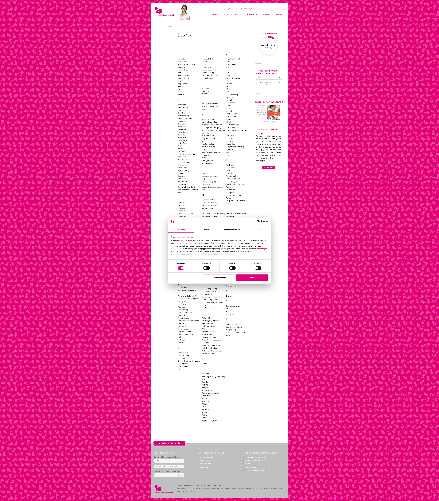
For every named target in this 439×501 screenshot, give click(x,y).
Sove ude (229, 100)
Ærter (228, 311)
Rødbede (205, 418)
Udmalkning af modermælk (236, 213)
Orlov (204, 305)
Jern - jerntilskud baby (210, 104)
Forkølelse (181, 323)
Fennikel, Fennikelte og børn (188, 299)
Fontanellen (182, 315)
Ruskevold (205, 409)
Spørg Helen (204, 467)
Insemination (206, 94)
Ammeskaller (182, 67)
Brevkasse (215, 15)
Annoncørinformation (252, 460)
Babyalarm (182, 105)
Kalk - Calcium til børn (210, 122)
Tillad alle (252, 277)
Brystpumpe (182, 168)
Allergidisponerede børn (186, 64)
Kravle (204, 149)
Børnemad (182, 184)
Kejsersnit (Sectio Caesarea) (212, 125)
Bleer (180, 146)
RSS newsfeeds (250, 467)
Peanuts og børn (208, 323)
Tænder (229, 198)
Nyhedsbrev (277, 15)
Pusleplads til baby (208, 353)
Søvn (227, 155)
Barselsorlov (182, 140)
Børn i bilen (182, 179)
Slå (227, 89)
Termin (228, 170)
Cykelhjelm (182, 216)
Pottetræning (207, 334)
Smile (228, 92)
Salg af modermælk (233, 59)
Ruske (204, 407)
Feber (180, 285)
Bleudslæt (181, 151)
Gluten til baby (183, 353)
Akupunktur (182, 59)
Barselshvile (182, 137)
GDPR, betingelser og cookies (255, 470)
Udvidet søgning (256, 9)
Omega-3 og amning (209, 289)
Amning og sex (183, 78)
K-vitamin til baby (208, 119)
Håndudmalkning (208, 73)
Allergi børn (182, 62)
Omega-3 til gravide (209, 291)
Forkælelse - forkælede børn (188, 321)
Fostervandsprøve (184, 329)
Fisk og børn (182, 301)
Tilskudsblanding (232, 176)
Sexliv (228, 73)
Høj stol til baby (207, 78)
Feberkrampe (183, 288)
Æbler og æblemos (233, 306)
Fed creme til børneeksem (187, 290)
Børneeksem (182, 181)
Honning (205, 64)
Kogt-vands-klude (208, 138)
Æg (227, 309)
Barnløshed (182, 129)
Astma (180, 92)
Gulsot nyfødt (183, 366)
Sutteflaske (230, 138)
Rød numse (206, 415)
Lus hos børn (206, 184)
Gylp (179, 369)
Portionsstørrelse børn (210, 332)
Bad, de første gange (185, 118)
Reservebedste (207, 390)
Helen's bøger (205, 460)
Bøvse (180, 192)
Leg (203, 179)
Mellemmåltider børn (209, 216)
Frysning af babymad (185, 334)
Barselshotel (182, 135)
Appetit (180, 86)
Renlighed (205, 387)
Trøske (228, 187)
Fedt (179, 293)
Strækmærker (231, 116)
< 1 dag (268, 47)
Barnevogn (182, 127)
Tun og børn (230, 190)
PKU (203, 329)
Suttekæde (230, 141)
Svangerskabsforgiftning (235, 147)
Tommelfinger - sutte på (235, 184)
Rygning (205, 412)
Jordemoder (206, 109)
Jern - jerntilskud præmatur (212, 106)
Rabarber (205, 374)
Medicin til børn (207, 211)
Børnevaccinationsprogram (188, 190)
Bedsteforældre (183, 143)
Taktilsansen (230, 165)
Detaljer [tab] (206, 229)
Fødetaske (182, 340)
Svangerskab (230, 144)
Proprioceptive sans (209, 337)
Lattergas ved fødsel (209, 176)
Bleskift (180, 148)
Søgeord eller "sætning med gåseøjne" (167, 471)
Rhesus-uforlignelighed (210, 393)
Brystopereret (183, 165)
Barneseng (182, 124)
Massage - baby (208, 208)
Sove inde (229, 97)
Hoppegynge (206, 67)
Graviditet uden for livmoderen (189, 361)
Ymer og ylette (231, 286)
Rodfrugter (206, 396)
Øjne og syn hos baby (234, 327)
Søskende (229, 152)
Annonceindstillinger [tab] (232, 229)
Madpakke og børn (209, 200)
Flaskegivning (183, 310)
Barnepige (181, 121)
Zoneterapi (230, 296)
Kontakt (247, 464)
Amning (180, 73)
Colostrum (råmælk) (185, 213)
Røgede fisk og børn (209, 420)
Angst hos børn (183, 81)
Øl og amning (231, 330)
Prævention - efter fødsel (211, 345)
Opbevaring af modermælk (212, 297)
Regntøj (205, 385)
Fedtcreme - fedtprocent (187, 296)
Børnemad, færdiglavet (186, 187)
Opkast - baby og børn (210, 299)
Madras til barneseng (209, 202)
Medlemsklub (234, 9)
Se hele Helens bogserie (268, 122)
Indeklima (205, 91)
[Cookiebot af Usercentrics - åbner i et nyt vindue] (258, 222)
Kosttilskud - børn (208, 147)
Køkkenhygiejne (207, 163)
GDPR (245, 9)
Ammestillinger (183, 70)
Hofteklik (205, 62)
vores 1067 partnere (183, 240)
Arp (179, 89)
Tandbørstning (231, 168)
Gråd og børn (183, 364)
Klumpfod (205, 133)
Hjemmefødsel (207, 59)
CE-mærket (182, 208)
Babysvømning (183, 116)
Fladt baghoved (183, 307)
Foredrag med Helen (207, 457)
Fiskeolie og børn (184, 304)
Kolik (203, 141)
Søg (181, 475)
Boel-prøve (182, 157)
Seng (227, 70)
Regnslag (205, 382)
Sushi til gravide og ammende (237, 130)
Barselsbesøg (183, 132)
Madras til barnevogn (209, 205)
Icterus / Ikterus (207, 88)
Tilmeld (277, 77)
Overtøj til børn (207, 308)
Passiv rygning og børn (210, 321)
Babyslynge (182, 113)
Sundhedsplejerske (233, 125)
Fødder (180, 337)
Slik (227, 86)
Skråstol (229, 83)
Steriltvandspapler (232, 114)
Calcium (181, 205)
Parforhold (206, 318)
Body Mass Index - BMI (186, 154)
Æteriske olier (231, 314)
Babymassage (183, 107)
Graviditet (181, 358)
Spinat (228, 105)
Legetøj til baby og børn (211, 181)
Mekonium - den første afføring (213, 213)
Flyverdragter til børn (185, 312)
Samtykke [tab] (181, 229)
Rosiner (204, 398)
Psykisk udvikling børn (210, 348)
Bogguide (239, 15)
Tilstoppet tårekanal (233, 179)
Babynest (181, 110)
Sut (227, 133)
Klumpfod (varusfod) (209, 136)
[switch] (206, 268)
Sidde (228, 75)
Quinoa (204, 364)
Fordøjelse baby (184, 318)
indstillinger (261, 249)
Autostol (181, 94)
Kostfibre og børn (208, 144)
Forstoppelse (182, 326)
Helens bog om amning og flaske (268, 102)
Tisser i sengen (231, 181)
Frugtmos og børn (184, 332)
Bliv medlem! (268, 167)
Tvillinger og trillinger (233, 195)
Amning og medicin (185, 75)
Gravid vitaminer (184, 355)
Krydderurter (206, 155)
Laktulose (205, 173)
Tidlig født (229, 173)
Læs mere (275, 84)
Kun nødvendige (219, 277)
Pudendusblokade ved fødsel (212, 351)
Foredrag (265, 15)
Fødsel (180, 343)
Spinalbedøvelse (232, 103)
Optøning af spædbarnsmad (212, 302)
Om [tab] (258, 229)
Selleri (228, 67)
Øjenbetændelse (232, 324)
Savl (227, 62)
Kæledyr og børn (208, 160)
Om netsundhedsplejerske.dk (255, 457)
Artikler (227, 15)
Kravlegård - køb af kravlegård (213, 152)
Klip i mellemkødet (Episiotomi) (213, 130)
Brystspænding (183, 170)
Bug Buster (182, 173)
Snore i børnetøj (232, 94)
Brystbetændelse (184, 162)
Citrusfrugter (182, 211)
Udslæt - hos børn (232, 216)
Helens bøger (252, 15)
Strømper (229, 119)
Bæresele (181, 176)
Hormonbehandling (209, 70)
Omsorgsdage (207, 294)
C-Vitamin (181, 202)
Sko (227, 81)
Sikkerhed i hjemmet (233, 78)
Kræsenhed (206, 158)
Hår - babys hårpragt (209, 75)
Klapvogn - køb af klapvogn (212, 127)
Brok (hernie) (182, 159)
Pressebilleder (205, 464)
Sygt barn (229, 149)
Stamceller (229, 111)
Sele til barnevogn (232, 64)
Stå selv (228, 122)
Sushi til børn (230, 127)
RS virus (205, 404)
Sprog (228, 108)
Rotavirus (205, 401)
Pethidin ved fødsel (209, 326)
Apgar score (182, 83)
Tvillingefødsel (231, 192)
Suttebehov (230, 136)
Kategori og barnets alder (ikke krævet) (167, 457)
